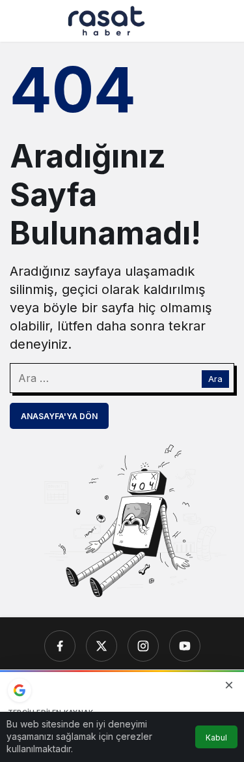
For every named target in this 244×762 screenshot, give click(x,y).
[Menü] (20, 20)
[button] (197, 20)
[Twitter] (101, 646)
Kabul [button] (216, 737)
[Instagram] (143, 646)
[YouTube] (184, 646)
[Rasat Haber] (106, 19)
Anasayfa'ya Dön (59, 416)
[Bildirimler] (223, 20)
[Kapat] (229, 685)
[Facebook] (59, 646)
